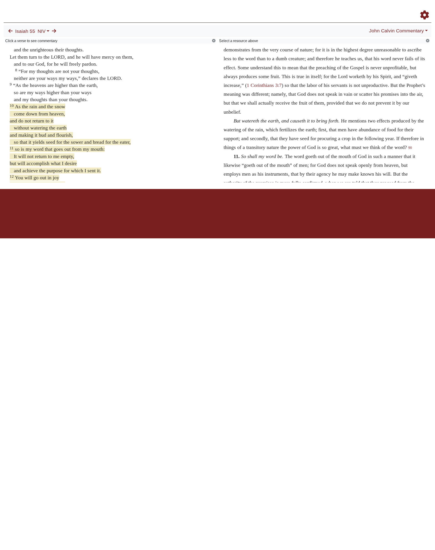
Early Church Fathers (314, 9)
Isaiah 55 (25, 31)
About (217, 204)
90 (410, 148)
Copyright (227, 204)
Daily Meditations (349, 9)
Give (256, 204)
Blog (371, 9)
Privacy (238, 204)
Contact (248, 204)
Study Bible (388, 9)
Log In (407, 9)
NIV (42, 31)
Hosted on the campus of (194, 225)
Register (422, 9)
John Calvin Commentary (396, 30)
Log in (179, 204)
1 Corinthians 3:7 (264, 85)
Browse (284, 9)
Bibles (208, 204)
